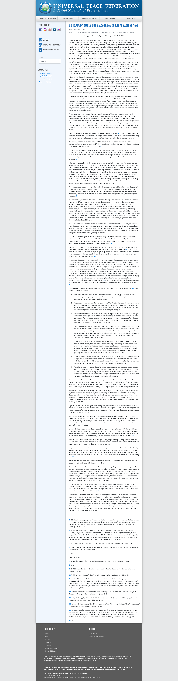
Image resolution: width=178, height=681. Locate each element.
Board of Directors (51, 651)
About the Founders (50, 677)
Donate (47, 633)
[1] (118, 133)
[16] (98, 491)
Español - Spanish (45, 76)
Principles (48, 642)
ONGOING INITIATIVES (89, 18)
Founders (48, 645)
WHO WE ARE (110, 18)
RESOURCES (131, 18)
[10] (103, 280)
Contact (47, 639)
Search (41, 58)
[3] (76, 159)
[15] (73, 457)
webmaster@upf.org (55, 675)
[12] (133, 288)
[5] (76, 196)
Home (98, 677)
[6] (115, 213)
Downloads (93, 633)
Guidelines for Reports (96, 636)
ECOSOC (70, 677)
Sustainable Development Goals (85, 677)
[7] (112, 243)
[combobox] (50, 61)
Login (45, 675)
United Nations (62, 677)
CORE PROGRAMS (68, 18)
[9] (95, 256)
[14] (133, 436)
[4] (126, 167)
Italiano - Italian (45, 82)
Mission (47, 636)
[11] (70, 285)
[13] (90, 412)
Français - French (45, 73)
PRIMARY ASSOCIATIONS (47, 18)
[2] (101, 146)
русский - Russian (45, 79)
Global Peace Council (52, 648)
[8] (126, 249)
